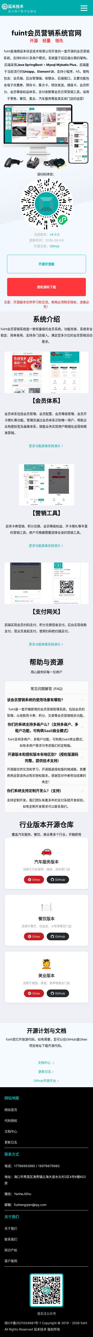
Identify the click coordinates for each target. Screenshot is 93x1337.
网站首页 (11, 1110)
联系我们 (11, 1239)
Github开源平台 (45, 1080)
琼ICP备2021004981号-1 (23, 1323)
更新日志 (44, 1071)
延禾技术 (15, 6)
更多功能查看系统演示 (44, 446)
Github (54, 246)
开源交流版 (46, 264)
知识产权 (11, 1250)
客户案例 (11, 1261)
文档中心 (44, 1062)
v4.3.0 (54, 234)
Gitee (36, 879)
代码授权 (11, 1120)
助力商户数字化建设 (22, 11)
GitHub (60, 879)
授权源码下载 (46, 287)
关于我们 (11, 1228)
